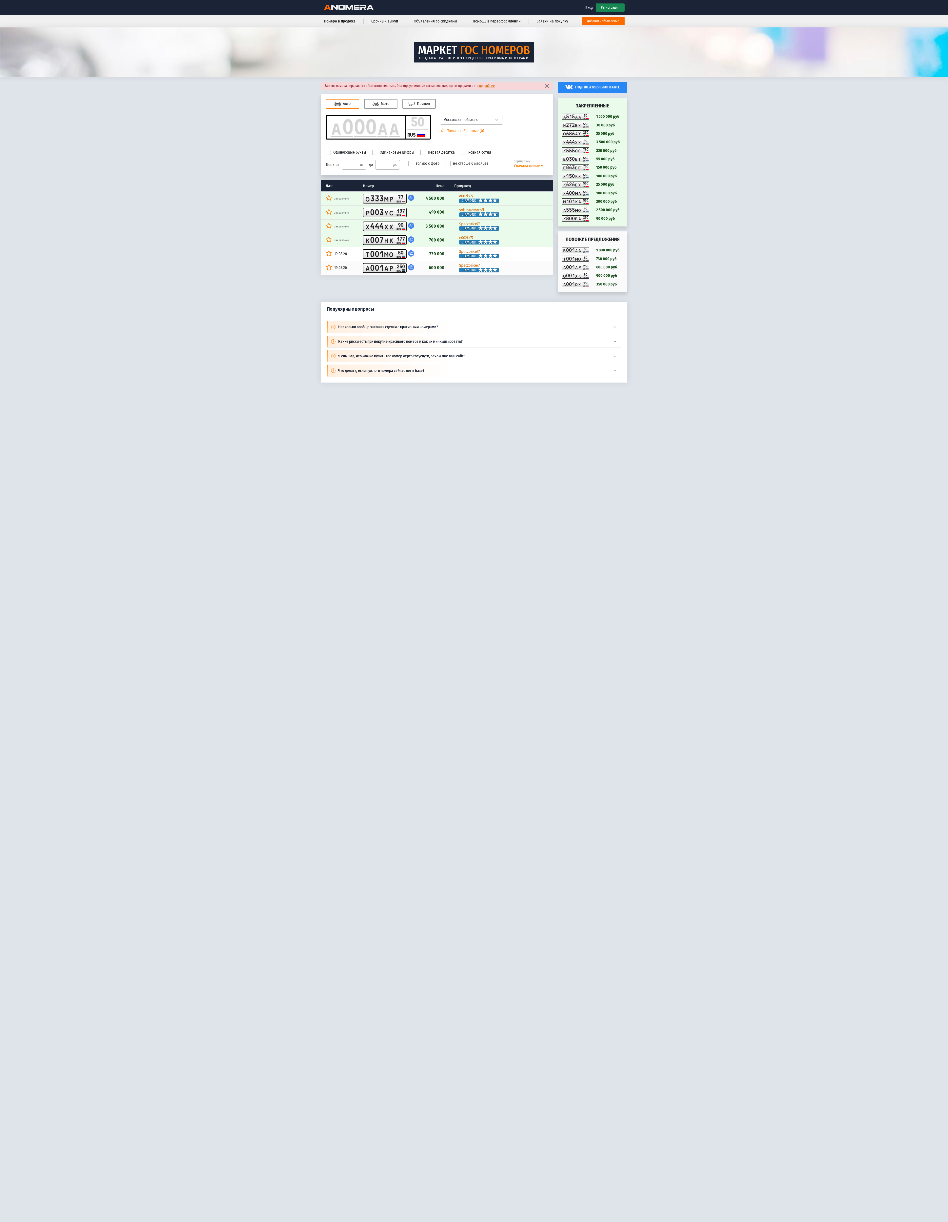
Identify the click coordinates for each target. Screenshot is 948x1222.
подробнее (487, 86)
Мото (384, 103)
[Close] (547, 86)
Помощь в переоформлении (497, 21)
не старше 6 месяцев (470, 163)
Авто (346, 103)
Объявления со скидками (435, 21)
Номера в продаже (340, 21)
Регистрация (610, 7)
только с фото (427, 163)
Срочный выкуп (384, 21)
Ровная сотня (479, 152)
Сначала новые (527, 165)
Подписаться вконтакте (597, 87)
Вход (589, 7)
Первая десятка (441, 152)
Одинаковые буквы (349, 152)
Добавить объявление (603, 21)
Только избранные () (465, 130)
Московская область (460, 119)
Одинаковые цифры (397, 152)
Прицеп (423, 103)
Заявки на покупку (552, 21)
